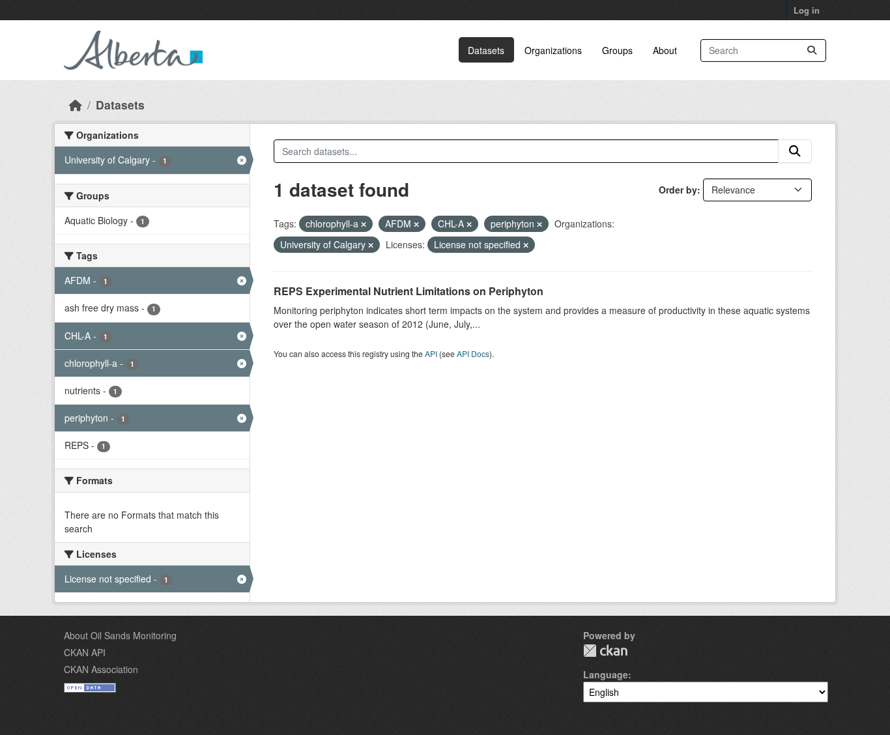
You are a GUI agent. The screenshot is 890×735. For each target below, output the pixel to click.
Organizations (553, 50)
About (665, 50)
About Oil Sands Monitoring (120, 635)
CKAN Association (101, 669)
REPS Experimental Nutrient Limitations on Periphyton (408, 290)
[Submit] (812, 50)
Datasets (486, 50)
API (431, 353)
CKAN (605, 650)
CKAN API (85, 652)
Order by (678, 189)
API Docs (473, 353)
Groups (617, 50)
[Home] (75, 104)
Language (605, 674)
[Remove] (363, 224)
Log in (807, 10)
